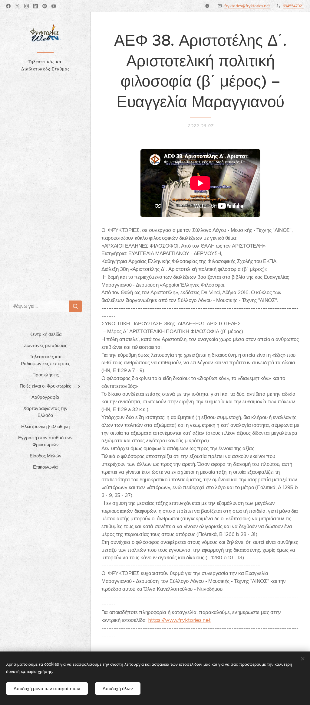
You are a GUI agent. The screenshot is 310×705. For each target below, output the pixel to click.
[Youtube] (54, 6)
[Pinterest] (44, 6)
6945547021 (293, 5)
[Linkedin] (35, 6)
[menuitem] (45, 334)
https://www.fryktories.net (179, 620)
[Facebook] (8, 6)
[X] (17, 6)
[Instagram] (26, 6)
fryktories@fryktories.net (247, 5)
